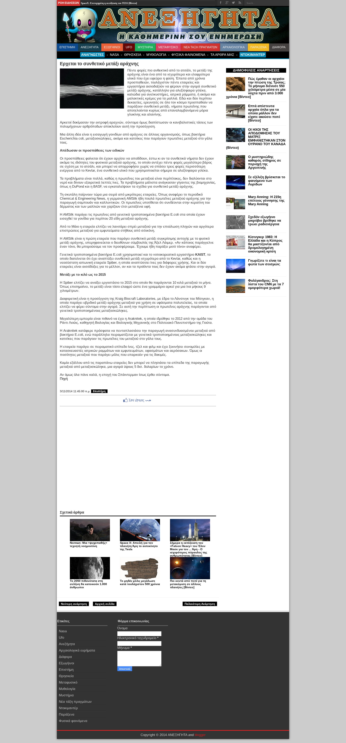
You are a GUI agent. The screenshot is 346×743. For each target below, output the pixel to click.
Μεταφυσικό (68, 682)
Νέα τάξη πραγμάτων (75, 702)
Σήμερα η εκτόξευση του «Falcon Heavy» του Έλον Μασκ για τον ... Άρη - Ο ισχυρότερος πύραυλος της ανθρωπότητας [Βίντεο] (188, 549)
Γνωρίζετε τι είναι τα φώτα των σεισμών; (264, 262)
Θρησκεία (66, 676)
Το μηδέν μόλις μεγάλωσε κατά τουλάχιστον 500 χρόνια (140, 582)
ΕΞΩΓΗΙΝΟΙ (112, 47)
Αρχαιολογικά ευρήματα (77, 650)
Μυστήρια (66, 695)
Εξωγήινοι (66, 663)
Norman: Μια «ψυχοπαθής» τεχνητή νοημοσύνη (88, 544)
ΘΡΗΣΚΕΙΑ (132, 55)
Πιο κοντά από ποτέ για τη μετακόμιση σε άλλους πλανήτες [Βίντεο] (188, 584)
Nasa (63, 631)
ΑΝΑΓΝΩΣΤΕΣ (92, 55)
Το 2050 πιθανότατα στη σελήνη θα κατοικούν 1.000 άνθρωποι (88, 584)
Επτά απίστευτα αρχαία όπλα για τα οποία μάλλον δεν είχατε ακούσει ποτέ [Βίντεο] (264, 113)
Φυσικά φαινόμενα (73, 721)
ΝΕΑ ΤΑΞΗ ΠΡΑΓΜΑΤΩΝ (200, 47)
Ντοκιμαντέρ (68, 708)
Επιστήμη (99, 391)
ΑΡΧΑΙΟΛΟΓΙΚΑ (234, 47)
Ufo (61, 637)
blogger (200, 735)
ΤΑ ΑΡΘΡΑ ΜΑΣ (222, 55)
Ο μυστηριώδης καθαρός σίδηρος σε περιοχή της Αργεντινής (264, 162)
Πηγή (64, 379)
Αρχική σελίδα (105, 603)
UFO (129, 47)
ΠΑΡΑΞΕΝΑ (258, 47)
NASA (114, 55)
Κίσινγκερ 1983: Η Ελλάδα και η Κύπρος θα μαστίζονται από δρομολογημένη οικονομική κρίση (265, 244)
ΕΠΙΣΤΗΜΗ (67, 47)
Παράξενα (66, 714)
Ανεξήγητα (67, 644)
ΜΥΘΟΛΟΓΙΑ (156, 55)
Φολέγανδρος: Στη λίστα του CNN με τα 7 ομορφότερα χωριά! (266, 284)
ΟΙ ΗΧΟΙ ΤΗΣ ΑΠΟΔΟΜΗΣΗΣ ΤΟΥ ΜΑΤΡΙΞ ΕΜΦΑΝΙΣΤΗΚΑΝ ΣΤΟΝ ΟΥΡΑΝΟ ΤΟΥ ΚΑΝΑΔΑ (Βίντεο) (256, 139)
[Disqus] (138, 458)
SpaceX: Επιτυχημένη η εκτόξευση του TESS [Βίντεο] (109, 3)
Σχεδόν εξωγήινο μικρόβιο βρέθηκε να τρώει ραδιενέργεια (264, 220)
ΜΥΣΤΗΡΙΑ (145, 47)
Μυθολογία (67, 689)
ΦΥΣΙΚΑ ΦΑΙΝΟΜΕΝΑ (188, 55)
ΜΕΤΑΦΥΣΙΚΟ (168, 47)
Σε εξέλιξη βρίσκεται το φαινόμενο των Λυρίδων (266, 180)
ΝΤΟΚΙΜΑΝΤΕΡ (252, 55)
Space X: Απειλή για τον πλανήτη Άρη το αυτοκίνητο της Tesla (139, 546)
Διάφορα (65, 657)
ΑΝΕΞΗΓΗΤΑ (90, 47)
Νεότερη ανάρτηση (74, 603)
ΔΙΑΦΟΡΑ (279, 47)
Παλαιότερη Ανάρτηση (200, 603)
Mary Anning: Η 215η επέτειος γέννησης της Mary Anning (266, 200)
